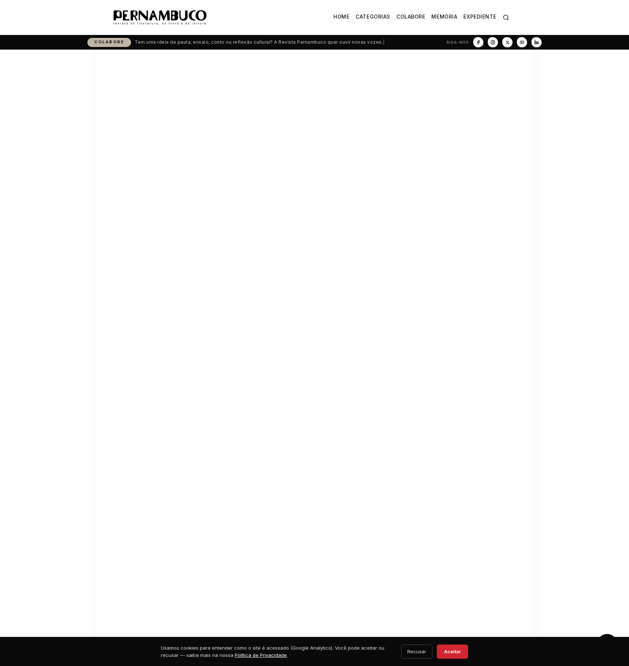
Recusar (416, 651)
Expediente (480, 16)
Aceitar (452, 651)
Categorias (373, 16)
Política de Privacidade (261, 655)
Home (341, 16)
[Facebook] (478, 42)
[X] (507, 42)
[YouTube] (522, 42)
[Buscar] (506, 17)
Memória (444, 16)
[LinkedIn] (536, 42)
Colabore (410, 16)
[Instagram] (493, 42)
